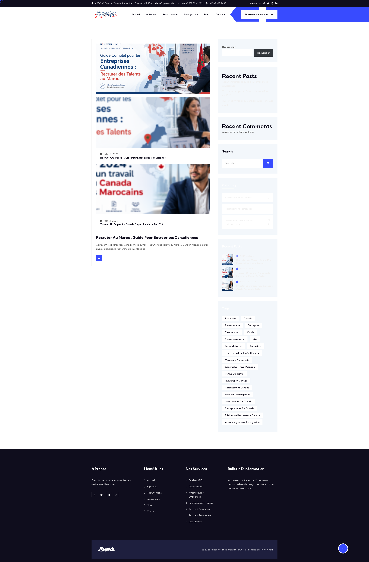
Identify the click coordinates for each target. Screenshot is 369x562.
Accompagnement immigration (242, 422)
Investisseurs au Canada (238, 401)
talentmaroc (232, 332)
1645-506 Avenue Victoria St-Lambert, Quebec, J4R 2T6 (123, 3)
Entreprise (253, 325)
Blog (206, 14)
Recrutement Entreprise (247, 197)
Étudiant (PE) (196, 480)
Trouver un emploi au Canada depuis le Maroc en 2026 (131, 224)
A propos (151, 14)
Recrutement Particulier (247, 208)
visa (255, 339)
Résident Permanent (200, 509)
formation (255, 346)
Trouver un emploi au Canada (242, 353)
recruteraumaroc (235, 339)
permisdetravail (233, 346)
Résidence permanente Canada (242, 415)
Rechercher (229, 46)
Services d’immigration (237, 394)
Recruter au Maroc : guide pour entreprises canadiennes (133, 157)
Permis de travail (234, 373)
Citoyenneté (196, 486)
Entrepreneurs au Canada (239, 408)
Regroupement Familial (201, 502)
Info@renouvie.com (169, 3)
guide (250, 332)
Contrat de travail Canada (240, 366)
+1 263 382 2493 (218, 3)
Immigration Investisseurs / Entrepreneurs (247, 222)
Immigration (191, 14)
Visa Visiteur (195, 521)
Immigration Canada (236, 380)
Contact (220, 14)
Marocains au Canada (237, 359)
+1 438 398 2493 (194, 3)
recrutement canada (237, 387)
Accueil (135, 14)
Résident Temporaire (200, 515)
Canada (248, 318)
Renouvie (230, 318)
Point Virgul (267, 549)
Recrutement (170, 14)
